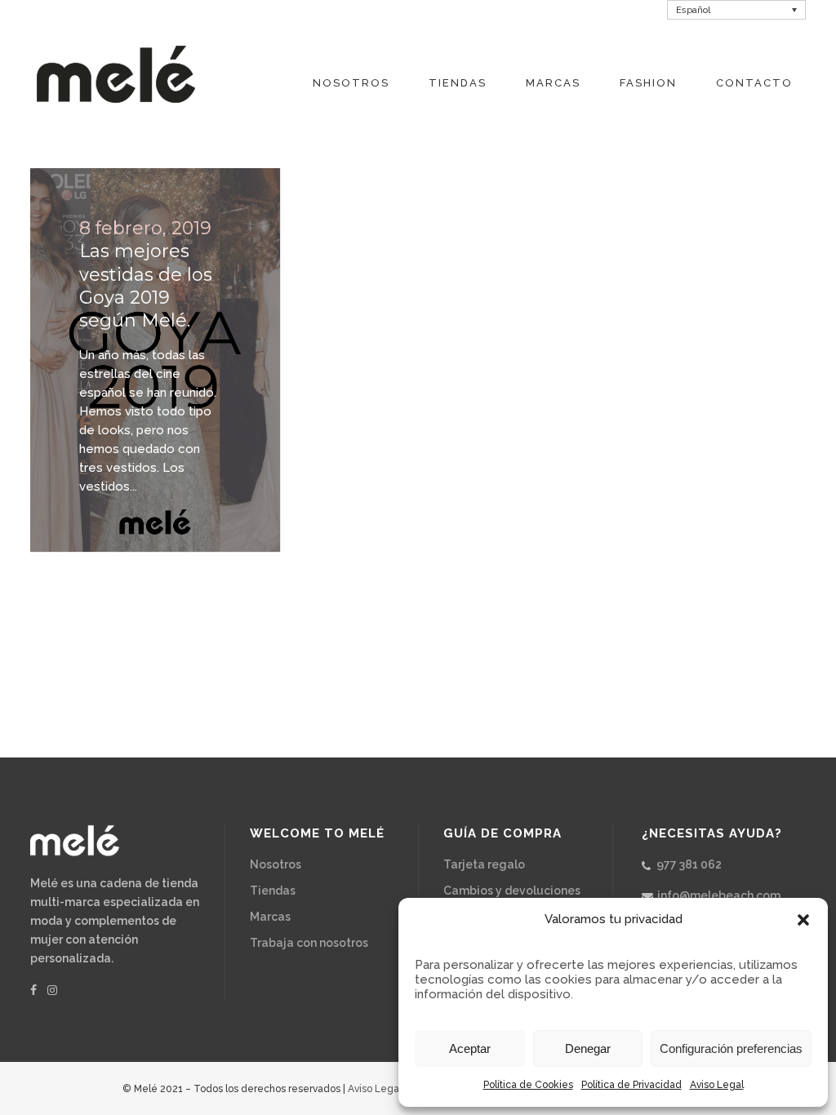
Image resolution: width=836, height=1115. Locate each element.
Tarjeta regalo (484, 864)
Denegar (588, 1048)
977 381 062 (689, 864)
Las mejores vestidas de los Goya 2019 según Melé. (145, 285)
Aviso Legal (717, 1085)
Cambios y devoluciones (511, 890)
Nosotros (275, 864)
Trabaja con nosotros (309, 942)
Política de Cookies (528, 1085)
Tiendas (273, 890)
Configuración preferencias (731, 1048)
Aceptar (470, 1048)
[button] (803, 920)
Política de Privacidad (631, 1085)
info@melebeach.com (718, 895)
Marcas (270, 916)
